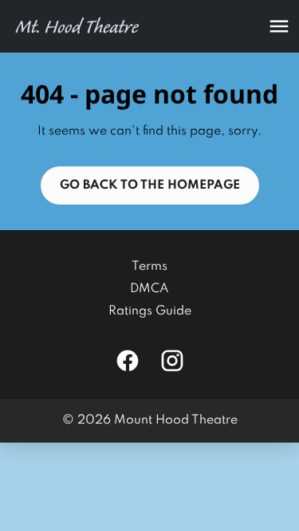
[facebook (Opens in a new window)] (127, 360)
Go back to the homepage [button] (150, 185)
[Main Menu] (279, 26)
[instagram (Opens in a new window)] (172, 360)
